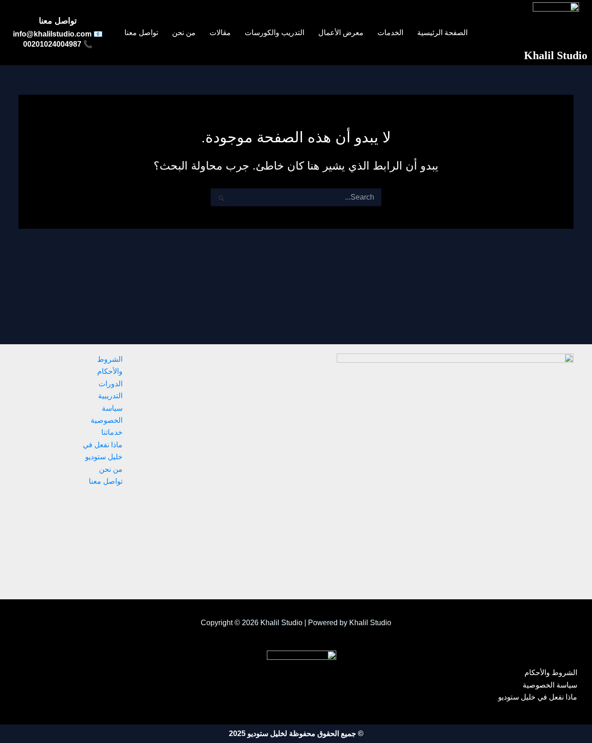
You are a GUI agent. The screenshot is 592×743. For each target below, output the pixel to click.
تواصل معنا (141, 33)
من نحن (184, 33)
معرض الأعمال (341, 33)
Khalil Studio (555, 55)
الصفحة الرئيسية (442, 33)
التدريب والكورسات (274, 33)
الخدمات (390, 33)
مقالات (220, 33)
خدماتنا (112, 432)
